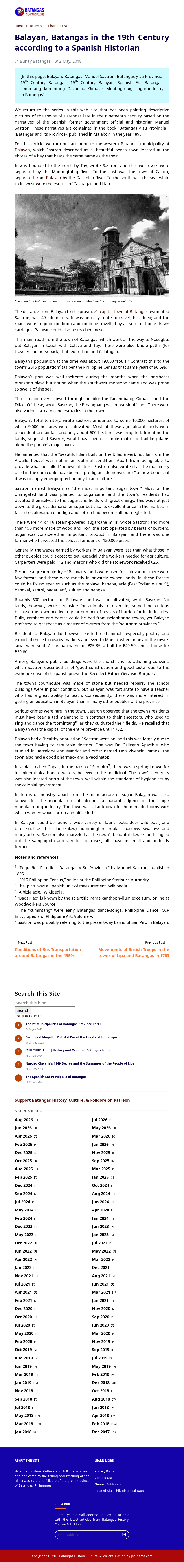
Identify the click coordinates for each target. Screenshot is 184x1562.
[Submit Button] (124, 1535)
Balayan (22, 149)
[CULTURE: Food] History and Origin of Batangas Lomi (68, 1050)
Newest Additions (108, 1484)
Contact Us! (103, 1478)
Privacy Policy (105, 1471)
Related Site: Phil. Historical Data (119, 1491)
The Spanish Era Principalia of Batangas (56, 1076)
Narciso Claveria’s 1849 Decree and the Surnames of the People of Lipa (80, 1063)
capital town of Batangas (124, 311)
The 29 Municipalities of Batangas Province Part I (63, 1024)
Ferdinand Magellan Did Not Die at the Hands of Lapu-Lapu (71, 1037)
